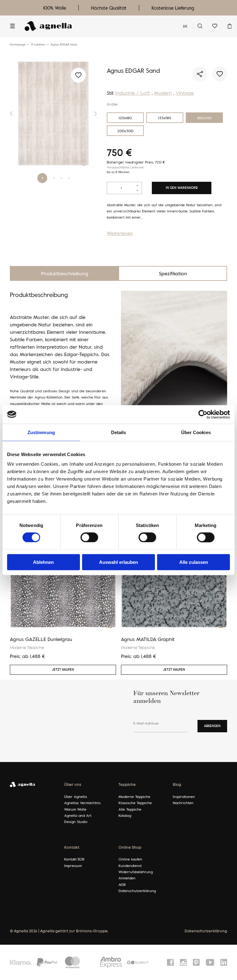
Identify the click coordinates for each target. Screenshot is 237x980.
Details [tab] (118, 432)
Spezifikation (173, 273)
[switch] (89, 537)
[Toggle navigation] (12, 26)
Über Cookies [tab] (196, 432)
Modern (163, 93)
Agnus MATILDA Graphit (148, 639)
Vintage (185, 93)
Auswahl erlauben (118, 562)
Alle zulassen (193, 562)
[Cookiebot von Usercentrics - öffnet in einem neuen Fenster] (203, 414)
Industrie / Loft (132, 93)
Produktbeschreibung (64, 273)
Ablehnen (43, 562)
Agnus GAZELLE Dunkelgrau (41, 639)
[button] (13, 114)
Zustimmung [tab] (41, 432)
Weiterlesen (120, 233)
